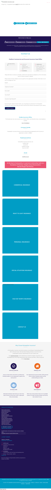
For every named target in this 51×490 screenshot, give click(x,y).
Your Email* (7, 94)
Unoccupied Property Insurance (6, 420)
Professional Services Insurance (6, 419)
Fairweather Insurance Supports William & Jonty (9, 433)
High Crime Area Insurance (6, 424)
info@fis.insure (39, 64)
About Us (32, 482)
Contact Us (37, 482)
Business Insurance (4, 412)
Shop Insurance (4, 413)
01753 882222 (24, 70)
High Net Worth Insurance (6, 411)
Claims (41, 482)
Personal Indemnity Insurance (6, 418)
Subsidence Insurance (5, 423)
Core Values (26, 358)
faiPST (17, 4)
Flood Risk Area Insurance (5, 421)
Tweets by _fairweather (5, 439)
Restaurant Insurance (5, 414)
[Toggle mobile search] (47, 2)
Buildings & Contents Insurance (6, 415)
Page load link (3, 489)
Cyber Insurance (4, 417)
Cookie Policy (28, 483)
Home (29, 482)
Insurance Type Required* (10, 98)
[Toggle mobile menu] (49, 2)
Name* (6, 82)
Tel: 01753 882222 (25, 123)
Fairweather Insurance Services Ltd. (15, 482)
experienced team (14, 355)
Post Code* (7, 90)
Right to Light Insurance (5, 409)
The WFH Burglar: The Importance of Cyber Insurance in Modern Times (12, 431)
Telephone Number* (9, 86)
